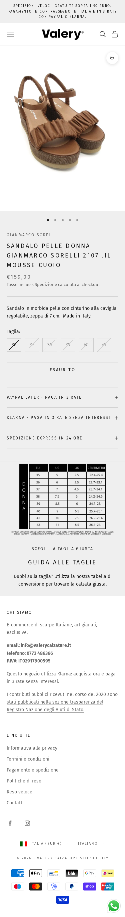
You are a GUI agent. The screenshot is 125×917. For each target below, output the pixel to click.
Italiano (88, 843)
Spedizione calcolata (55, 284)
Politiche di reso (24, 781)
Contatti (15, 803)
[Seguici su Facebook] (10, 823)
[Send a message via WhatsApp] (114, 906)
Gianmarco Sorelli (31, 235)
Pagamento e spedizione (33, 770)
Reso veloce (19, 792)
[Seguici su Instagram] (27, 823)
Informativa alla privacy (32, 748)
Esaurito (62, 369)
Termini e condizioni (28, 759)
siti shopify (94, 858)
